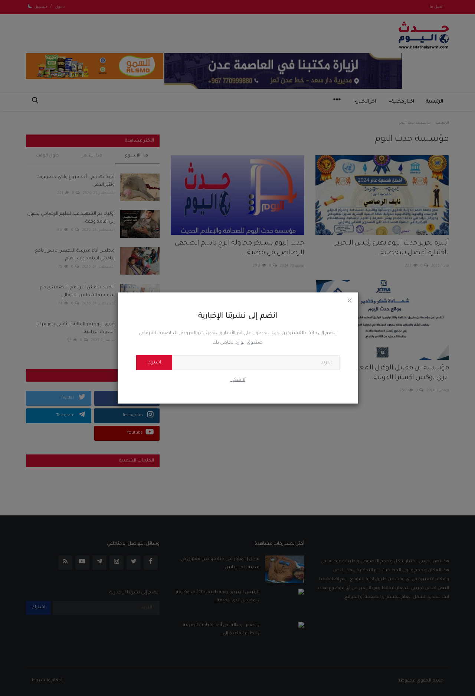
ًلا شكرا (237, 380)
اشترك (154, 362)
